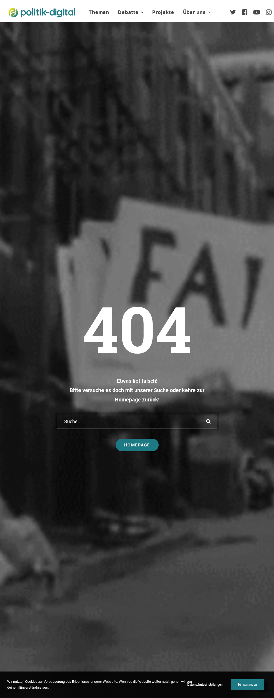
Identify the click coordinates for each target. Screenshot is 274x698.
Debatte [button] (128, 12)
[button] (208, 421)
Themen (99, 12)
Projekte (163, 12)
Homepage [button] (137, 444)
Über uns (194, 12)
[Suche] (137, 421)
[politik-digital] (42, 12)
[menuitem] (99, 12)
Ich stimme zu (247, 684)
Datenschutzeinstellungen (205, 684)
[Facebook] (247, 12)
